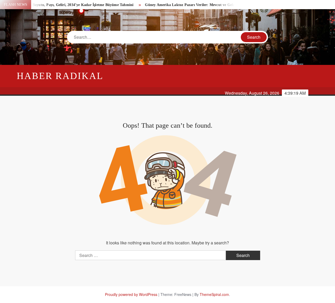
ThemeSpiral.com (214, 294)
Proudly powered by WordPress (131, 294)
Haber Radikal (60, 76)
